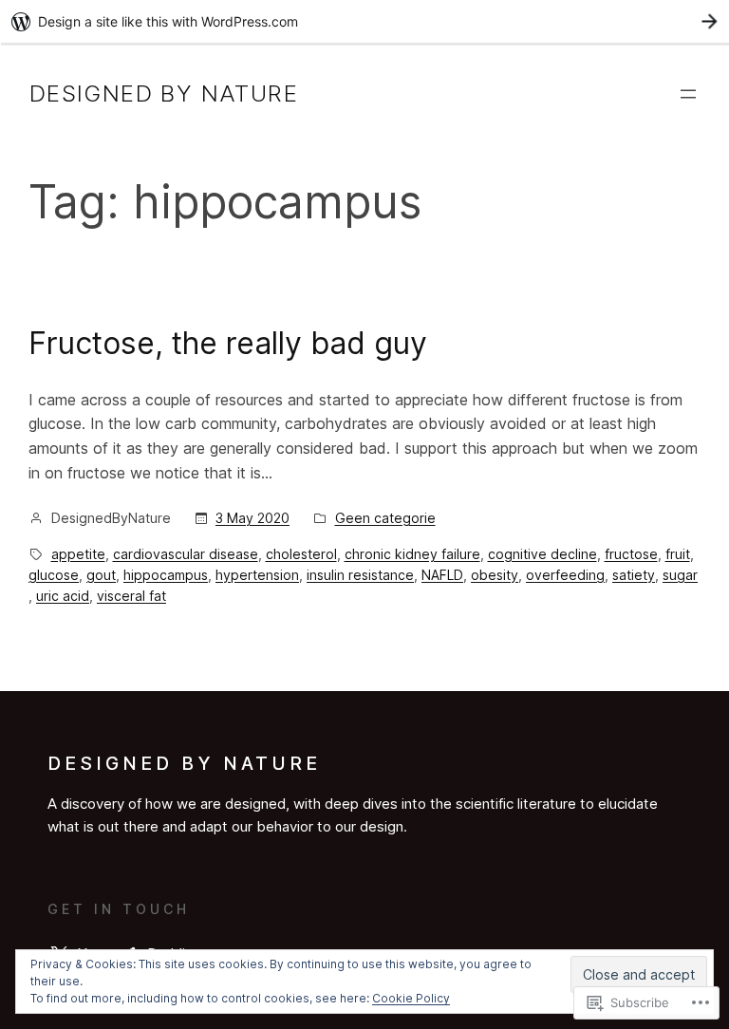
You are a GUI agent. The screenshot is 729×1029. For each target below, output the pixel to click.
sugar (680, 575)
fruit (677, 554)
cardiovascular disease (185, 554)
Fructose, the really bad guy (227, 343)
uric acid (62, 596)
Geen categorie (385, 518)
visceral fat (131, 596)
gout (101, 575)
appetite (78, 554)
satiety (633, 575)
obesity (494, 575)
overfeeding (565, 575)
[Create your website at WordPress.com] (364, 21)
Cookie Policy (411, 998)
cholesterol (301, 554)
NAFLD (442, 575)
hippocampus (165, 575)
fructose (631, 554)
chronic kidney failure (412, 554)
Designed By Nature (163, 93)
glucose (53, 575)
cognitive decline (542, 554)
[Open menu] (688, 94)
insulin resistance (360, 575)
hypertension (257, 575)
